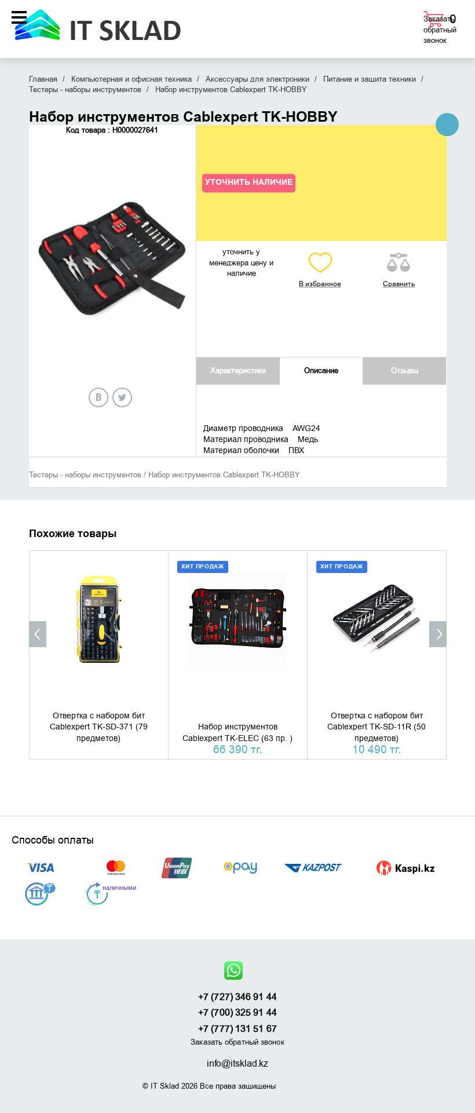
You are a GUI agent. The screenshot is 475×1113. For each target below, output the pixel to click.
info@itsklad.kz (238, 1063)
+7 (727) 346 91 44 (237, 997)
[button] (37, 634)
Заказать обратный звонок (439, 29)
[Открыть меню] (19, 17)
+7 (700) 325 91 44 (237, 1012)
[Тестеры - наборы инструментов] (447, 124)
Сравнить (399, 284)
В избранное (320, 284)
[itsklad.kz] (98, 21)
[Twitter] (122, 397)
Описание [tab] (321, 370)
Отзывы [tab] (404, 370)
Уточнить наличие (249, 183)
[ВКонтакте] (98, 397)
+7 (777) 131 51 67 (237, 1029)
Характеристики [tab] (238, 370)
